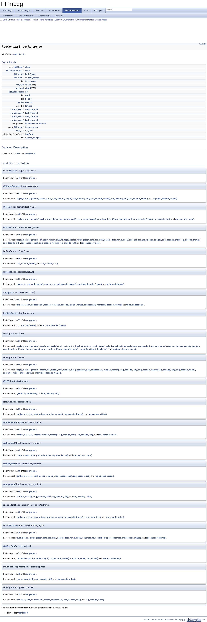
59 (19, 388)
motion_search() (158, 346)
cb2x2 (28, 85)
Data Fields (202, 44)
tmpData (29, 134)
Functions (39, 20)
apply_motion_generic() (28, 198)
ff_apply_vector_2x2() (50, 240)
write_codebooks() (115, 284)
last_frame (30, 74)
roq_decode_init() (81, 198)
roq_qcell (19, 88)
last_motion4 (31, 113)
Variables (49, 20)
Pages (104, 20)
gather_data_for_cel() (93, 240)
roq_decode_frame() (86, 219)
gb (26, 92)
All (1, 20)
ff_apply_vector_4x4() (71, 240)
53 (19, 300)
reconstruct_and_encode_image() (56, 198)
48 (19, 214)
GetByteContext (16, 92)
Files (33, 20)
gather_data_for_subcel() (116, 240)
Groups (98, 20)
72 (19, 574)
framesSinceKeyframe (35, 123)
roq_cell (20, 85)
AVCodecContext (14, 70)
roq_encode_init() (119, 198)
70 (19, 533)
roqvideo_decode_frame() (165, 198)
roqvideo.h (18, 54)
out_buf (29, 131)
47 (19, 193)
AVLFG (21, 102)
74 (19, 594)
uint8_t (19, 131)
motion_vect (16, 109)
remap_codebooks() (86, 305)
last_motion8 (31, 120)
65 (19, 471)
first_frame (30, 81)
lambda (28, 106)
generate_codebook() (27, 393)
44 (18, 154)
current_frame (32, 78)
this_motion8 (31, 116)
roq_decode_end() (67, 219)
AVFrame (18, 74)
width (27, 95)
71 (19, 553)
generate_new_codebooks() (30, 284)
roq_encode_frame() (100, 198)
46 (19, 178)
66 (19, 491)
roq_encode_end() (124, 219)
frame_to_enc (31, 127)
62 (19, 430)
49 (19, 235)
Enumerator (81, 20)
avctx (27, 70)
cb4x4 (28, 88)
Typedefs (58, 20)
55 (19, 320)
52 (19, 279)
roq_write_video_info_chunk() (93, 349)
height (28, 99)
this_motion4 (31, 109)
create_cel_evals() (48, 346)
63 (19, 450)
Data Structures (10, 20)
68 (19, 512)
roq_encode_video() (138, 198)
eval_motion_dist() (49, 219)
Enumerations (69, 20)
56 (19, 341)
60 (19, 409)
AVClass (18, 67)
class (27, 67)
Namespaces (24, 20)
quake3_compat (32, 138)
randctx (29, 102)
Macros (90, 20)
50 (19, 258)
